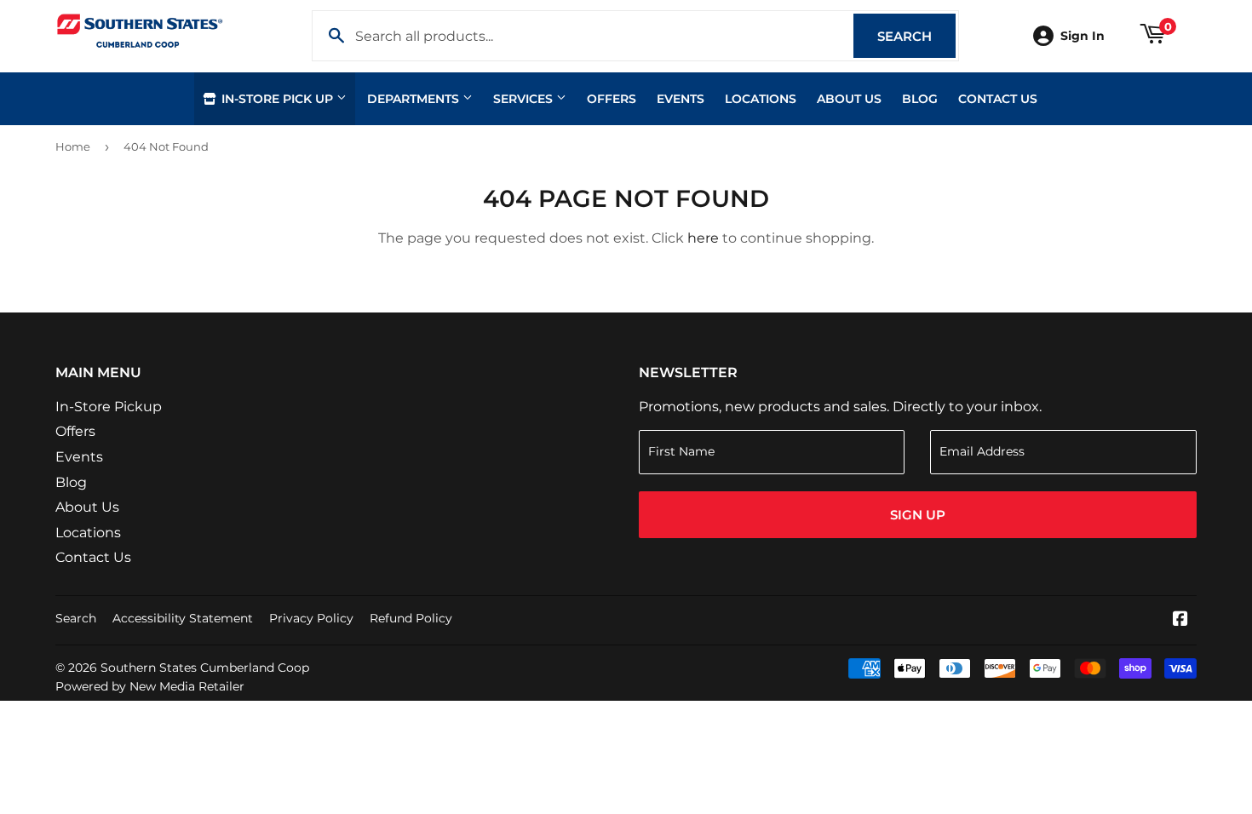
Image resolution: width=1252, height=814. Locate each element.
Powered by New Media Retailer (149, 686)
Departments (414, 99)
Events (680, 99)
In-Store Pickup (108, 406)
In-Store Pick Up (277, 99)
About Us (849, 99)
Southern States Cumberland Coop (205, 667)
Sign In (1082, 36)
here (703, 238)
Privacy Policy (311, 618)
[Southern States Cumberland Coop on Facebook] (1180, 620)
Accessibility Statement (182, 618)
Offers (611, 99)
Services (524, 99)
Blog (920, 99)
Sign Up (917, 515)
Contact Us (997, 99)
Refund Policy (411, 618)
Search (916, 36)
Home (72, 146)
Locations (760, 99)
